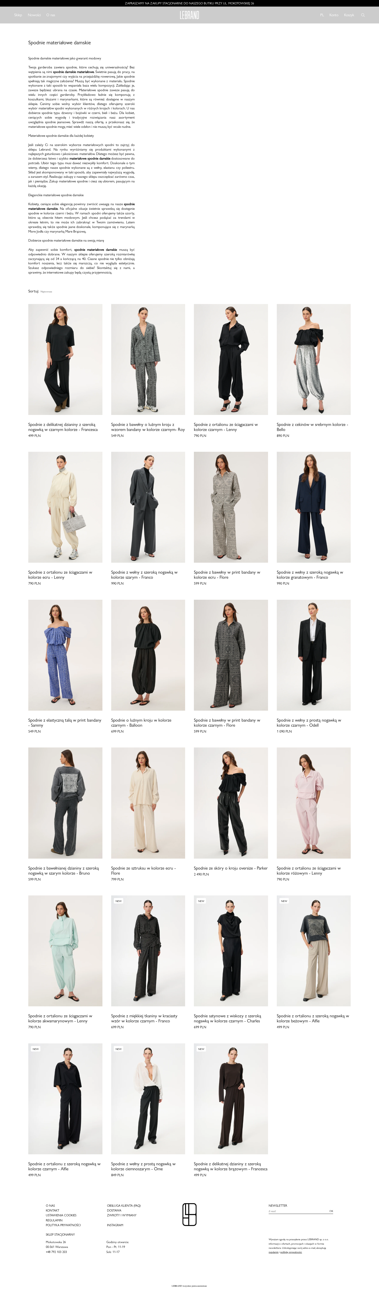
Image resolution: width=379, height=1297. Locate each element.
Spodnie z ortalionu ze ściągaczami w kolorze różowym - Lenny (309, 871)
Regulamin (54, 1220)
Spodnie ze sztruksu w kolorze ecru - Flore (143, 871)
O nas (50, 15)
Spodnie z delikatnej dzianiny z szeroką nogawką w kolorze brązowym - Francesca (230, 1166)
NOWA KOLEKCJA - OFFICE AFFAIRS (189, 3)
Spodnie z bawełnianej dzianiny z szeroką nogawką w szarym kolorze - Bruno (63, 871)
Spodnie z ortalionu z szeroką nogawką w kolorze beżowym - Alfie (313, 1018)
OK (331, 1211)
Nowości (34, 15)
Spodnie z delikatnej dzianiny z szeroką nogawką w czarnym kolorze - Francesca (63, 427)
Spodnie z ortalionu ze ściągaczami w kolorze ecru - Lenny (60, 575)
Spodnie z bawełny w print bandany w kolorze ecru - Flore (227, 575)
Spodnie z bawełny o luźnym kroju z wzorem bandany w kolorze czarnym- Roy (148, 427)
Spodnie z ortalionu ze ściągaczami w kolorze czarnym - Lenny (226, 427)
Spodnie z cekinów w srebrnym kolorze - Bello (312, 427)
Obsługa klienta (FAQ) (124, 1206)
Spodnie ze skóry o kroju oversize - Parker (231, 868)
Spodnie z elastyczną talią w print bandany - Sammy (64, 723)
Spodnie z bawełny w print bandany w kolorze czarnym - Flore (227, 723)
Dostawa (114, 1210)
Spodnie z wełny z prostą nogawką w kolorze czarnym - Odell (309, 723)
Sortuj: (33, 291)
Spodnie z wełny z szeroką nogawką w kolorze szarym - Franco (144, 575)
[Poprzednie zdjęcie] (33, 359)
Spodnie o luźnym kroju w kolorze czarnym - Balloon (141, 723)
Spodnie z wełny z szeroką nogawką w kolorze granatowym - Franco (310, 575)
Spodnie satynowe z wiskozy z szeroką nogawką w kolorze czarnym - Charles (227, 1018)
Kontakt (52, 1210)
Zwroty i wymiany (121, 1215)
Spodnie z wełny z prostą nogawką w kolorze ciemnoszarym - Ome (143, 1166)
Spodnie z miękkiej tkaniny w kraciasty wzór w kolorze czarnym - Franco (144, 1018)
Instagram (115, 1225)
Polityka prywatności (63, 1225)
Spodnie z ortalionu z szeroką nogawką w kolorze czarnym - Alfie (64, 1166)
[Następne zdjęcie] (98, 359)
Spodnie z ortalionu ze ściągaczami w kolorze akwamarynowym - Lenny (60, 1018)
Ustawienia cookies (61, 1215)
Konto (333, 14)
